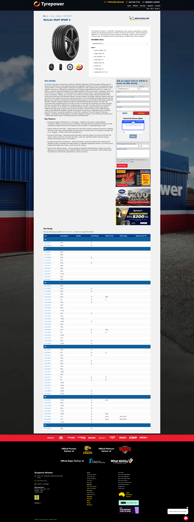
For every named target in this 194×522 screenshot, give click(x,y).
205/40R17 (47, 252)
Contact (157, 6)
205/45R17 (47, 255)
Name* (119, 92)
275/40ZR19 (48, 391)
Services (142, 6)
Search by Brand (91, 478)
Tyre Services (90, 492)
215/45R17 (47, 260)
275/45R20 (47, 422)
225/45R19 (47, 355)
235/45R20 (47, 400)
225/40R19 (47, 350)
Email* (118, 102)
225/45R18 (47, 294)
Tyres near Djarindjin (123, 476)
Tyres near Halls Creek (124, 478)
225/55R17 (47, 274)
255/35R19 (47, 374)
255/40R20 (47, 411)
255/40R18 (47, 327)
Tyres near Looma (122, 480)
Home (46, 16)
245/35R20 (47, 403)
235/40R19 (47, 361)
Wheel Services (91, 494)
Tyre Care (89, 480)
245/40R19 (47, 369)
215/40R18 (47, 286)
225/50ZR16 (48, 245)
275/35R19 (47, 388)
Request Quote (122, 165)
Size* (118, 86)
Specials (150, 6)
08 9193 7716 (134, 2)
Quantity (141, 86)
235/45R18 (47, 308)
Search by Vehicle (91, 474)
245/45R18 (47, 319)
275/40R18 (47, 343)
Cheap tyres (121, 488)
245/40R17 (47, 276)
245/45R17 (47, 279)
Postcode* (119, 107)
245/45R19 (47, 372)
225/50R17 (47, 271)
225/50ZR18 (48, 302)
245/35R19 (47, 366)
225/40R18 (47, 291)
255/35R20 (47, 408)
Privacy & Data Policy (43, 519)
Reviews (157, 8)
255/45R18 (47, 335)
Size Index (121, 472)
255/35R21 (47, 428)
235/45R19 (47, 363)
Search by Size (91, 476)
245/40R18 (47, 316)
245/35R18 (47, 313)
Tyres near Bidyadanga (124, 474)
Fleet (148, 8)
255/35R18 (47, 324)
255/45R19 (47, 385)
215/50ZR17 (48, 263)
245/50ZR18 (48, 321)
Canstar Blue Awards (123, 484)
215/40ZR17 (48, 257)
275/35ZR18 (48, 340)
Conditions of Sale (53, 519)
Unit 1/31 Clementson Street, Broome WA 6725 (50, 477)
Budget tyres (121, 486)
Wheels (135, 6)
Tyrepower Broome (115, 2)
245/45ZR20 (48, 405)
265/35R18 (47, 338)
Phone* (125, 97)
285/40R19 (47, 393)
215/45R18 (47, 288)
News (152, 8)
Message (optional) (122, 149)
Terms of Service (126, 161)
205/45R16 (47, 243)
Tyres (129, 6)
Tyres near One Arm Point (124, 482)
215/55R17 (47, 265)
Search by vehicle (67, 232)
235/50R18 (47, 310)
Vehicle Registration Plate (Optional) (126, 144)
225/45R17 (47, 268)
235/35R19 (47, 358)
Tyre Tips (89, 482)
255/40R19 (47, 382)
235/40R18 (47, 305)
